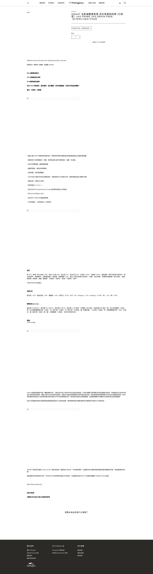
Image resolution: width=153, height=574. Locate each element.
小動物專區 (61, 3)
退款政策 (80, 550)
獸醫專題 (102, 3)
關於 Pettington (31, 550)
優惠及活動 (92, 3)
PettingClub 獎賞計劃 (58, 550)
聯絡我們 (29, 555)
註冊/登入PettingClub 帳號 (60, 553)
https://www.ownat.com (34, 484)
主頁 (28, 12)
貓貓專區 (42, 3)
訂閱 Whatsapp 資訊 (33, 553)
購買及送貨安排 (31, 558)
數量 (72, 33)
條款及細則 (80, 553)
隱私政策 (80, 555)
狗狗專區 (51, 3)
